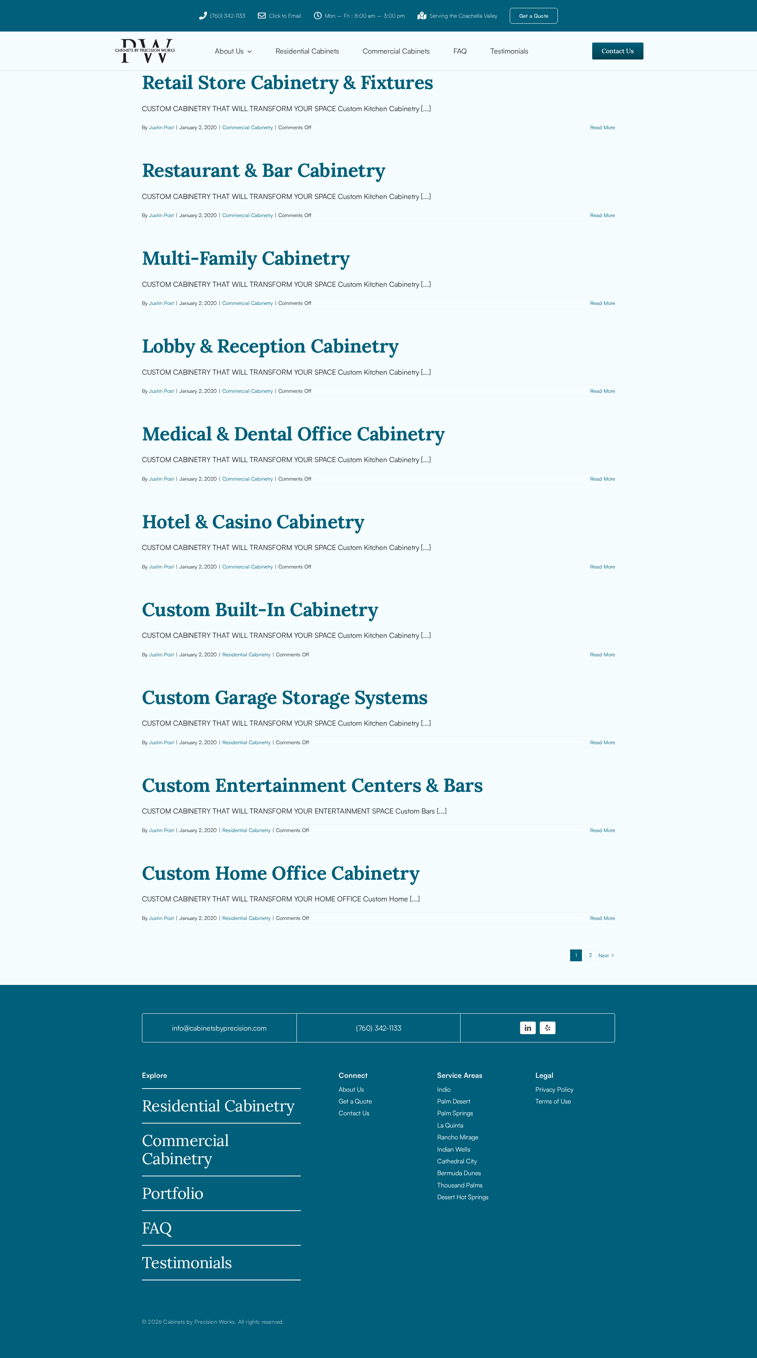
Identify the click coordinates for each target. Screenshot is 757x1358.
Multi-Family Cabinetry (245, 258)
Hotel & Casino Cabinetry (253, 521)
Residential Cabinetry (246, 654)
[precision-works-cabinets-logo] (145, 39)
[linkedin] (528, 1028)
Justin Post (161, 127)
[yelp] (548, 1028)
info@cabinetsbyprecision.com (219, 1028)
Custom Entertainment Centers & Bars (312, 785)
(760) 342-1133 (227, 15)
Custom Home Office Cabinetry (280, 873)
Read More (602, 127)
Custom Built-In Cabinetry (260, 609)
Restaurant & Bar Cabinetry (263, 170)
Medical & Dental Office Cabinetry (293, 434)
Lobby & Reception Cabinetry (270, 346)
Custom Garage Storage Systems (284, 697)
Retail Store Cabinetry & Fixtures (287, 82)
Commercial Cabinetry (247, 127)
